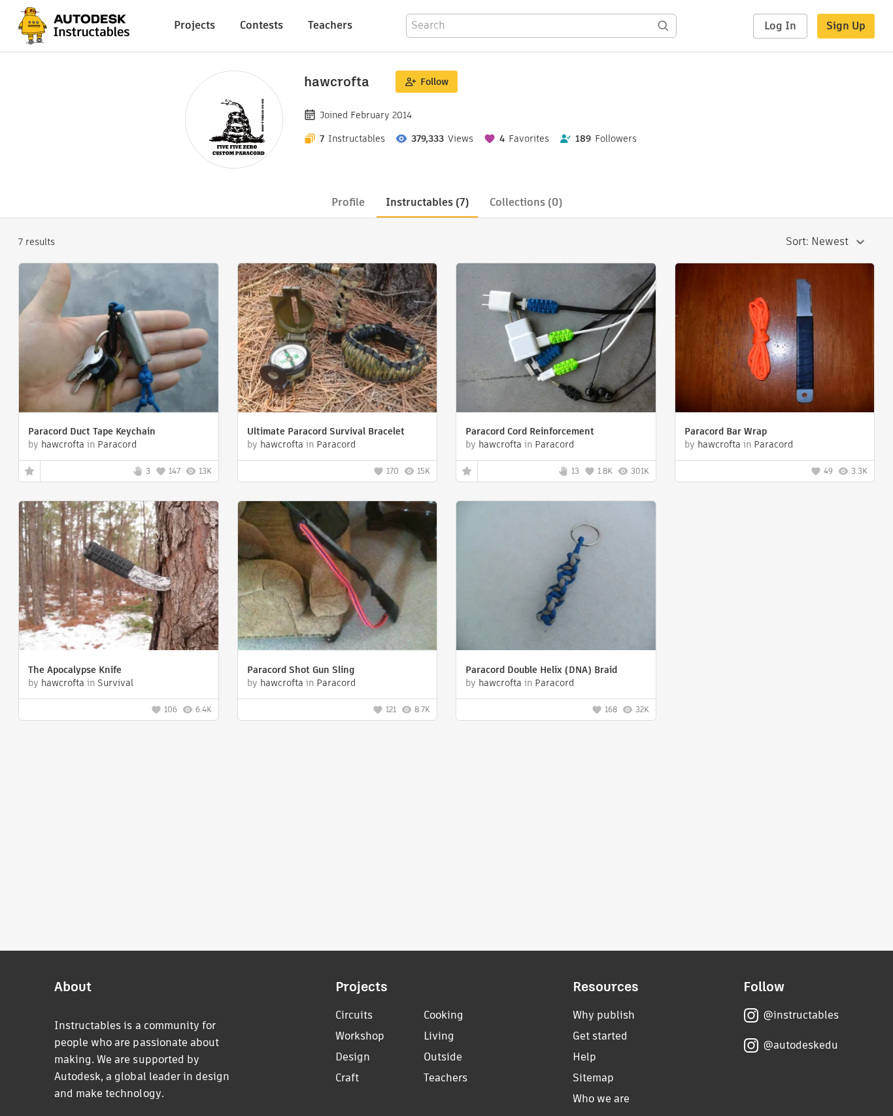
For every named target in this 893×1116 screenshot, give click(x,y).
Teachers (330, 25)
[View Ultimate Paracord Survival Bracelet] (337, 339)
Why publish (604, 1015)
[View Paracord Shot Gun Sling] (337, 577)
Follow (434, 81)
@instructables (801, 1015)
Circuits (354, 1015)
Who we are (601, 1098)
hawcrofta (62, 444)
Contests (261, 25)
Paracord (117, 444)
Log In (780, 25)
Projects (194, 25)
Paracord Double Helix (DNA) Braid (541, 669)
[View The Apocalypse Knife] (118, 577)
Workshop (359, 1035)
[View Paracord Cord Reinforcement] (556, 339)
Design (352, 1056)
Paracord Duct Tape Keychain (92, 431)
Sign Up (846, 25)
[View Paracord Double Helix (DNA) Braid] (556, 577)
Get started (600, 1035)
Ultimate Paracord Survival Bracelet (326, 431)
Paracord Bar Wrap (725, 431)
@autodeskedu (800, 1045)
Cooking (443, 1015)
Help (584, 1056)
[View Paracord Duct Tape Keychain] (118, 339)
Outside (443, 1056)
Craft (347, 1077)
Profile (348, 202)
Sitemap (593, 1077)
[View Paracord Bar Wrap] (775, 339)
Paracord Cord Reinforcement (529, 431)
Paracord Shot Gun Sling (300, 669)
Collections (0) (526, 202)
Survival (115, 682)
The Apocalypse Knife (75, 669)
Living (439, 1035)
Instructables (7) (427, 202)
